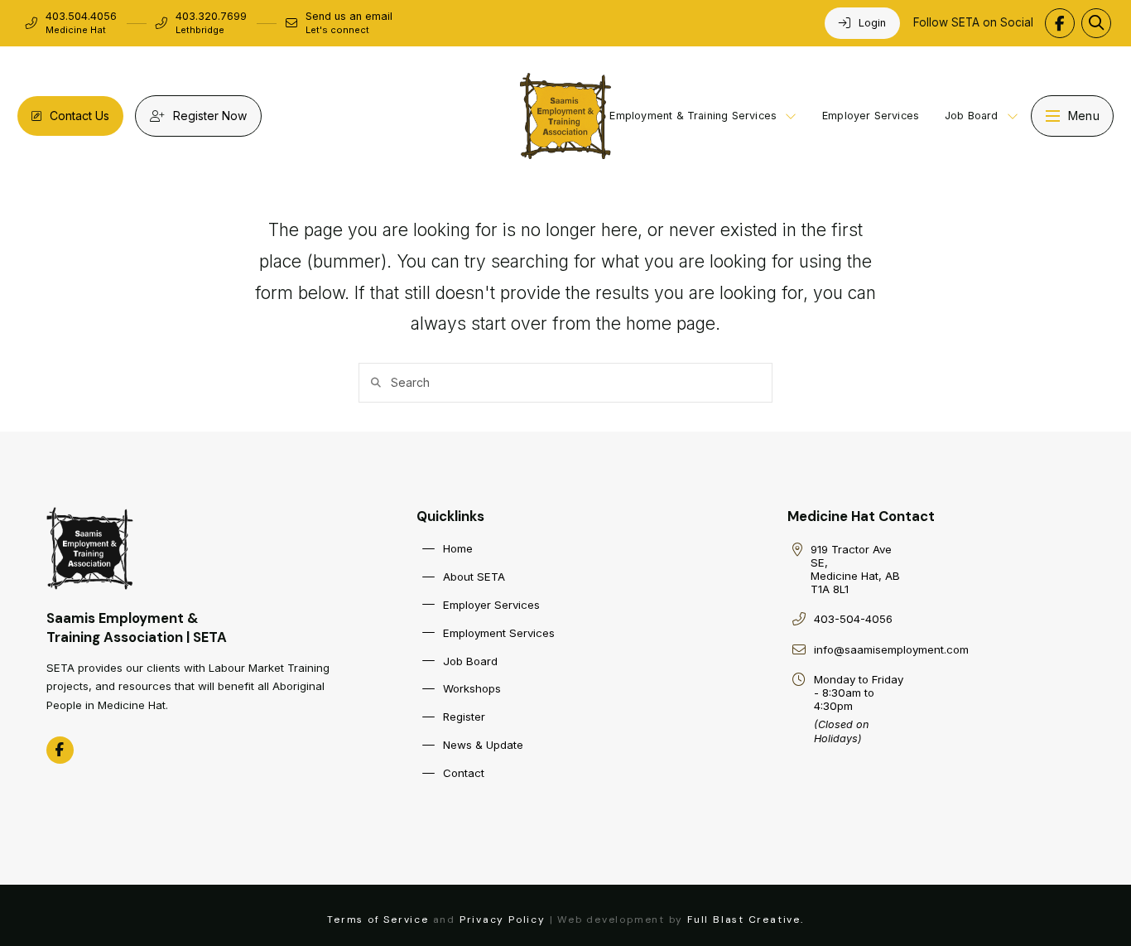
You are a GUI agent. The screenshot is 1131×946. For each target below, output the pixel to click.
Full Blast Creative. (745, 919)
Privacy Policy (503, 919)
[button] (1096, 23)
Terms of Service (378, 919)
